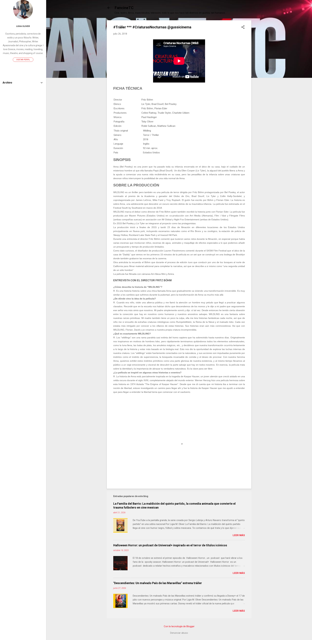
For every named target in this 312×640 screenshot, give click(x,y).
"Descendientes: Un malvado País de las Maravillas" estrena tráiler (157, 583)
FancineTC (124, 8)
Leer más (239, 535)
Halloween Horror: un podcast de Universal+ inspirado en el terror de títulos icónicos (170, 545)
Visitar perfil (23, 60)
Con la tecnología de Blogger (179, 626)
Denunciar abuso (179, 632)
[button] (243, 27)
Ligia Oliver (23, 26)
